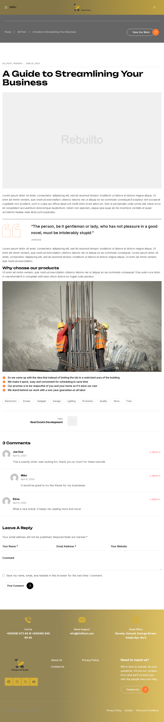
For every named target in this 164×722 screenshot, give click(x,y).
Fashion (17, 63)
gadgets (41, 401)
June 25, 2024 (32, 63)
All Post (7, 63)
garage (57, 401)
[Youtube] (34, 682)
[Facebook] (9, 682)
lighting (71, 401)
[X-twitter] (25, 682)
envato (26, 401)
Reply (156, 452)
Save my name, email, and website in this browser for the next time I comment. (54, 575)
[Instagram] (17, 682)
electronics (10, 401)
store (116, 401)
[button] (155, 7)
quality (103, 401)
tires (129, 401)
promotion (87, 401)
